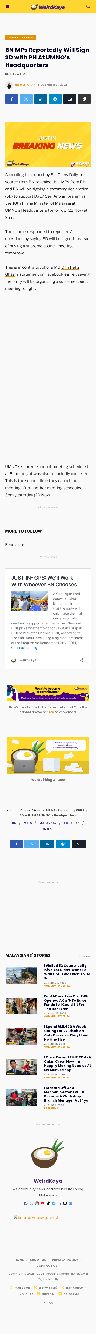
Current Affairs (20, 37)
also (19, 544)
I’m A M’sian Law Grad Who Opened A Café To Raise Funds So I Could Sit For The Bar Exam (67, 1002)
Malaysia (48, 823)
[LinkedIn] (40, 99)
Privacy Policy (65, 1260)
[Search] (88, 6)
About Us (38, 1260)
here (50, 712)
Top (49, 1303)
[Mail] (64, 1203)
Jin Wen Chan (25, 85)
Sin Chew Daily (64, 174)
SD (77, 823)
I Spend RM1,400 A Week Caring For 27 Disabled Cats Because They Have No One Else (66, 1033)
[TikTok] (48, 1203)
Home (11, 810)
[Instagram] (36, 1203)
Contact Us (47, 1265)
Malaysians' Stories (28, 955)
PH (66, 823)
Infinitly (53, 1279)
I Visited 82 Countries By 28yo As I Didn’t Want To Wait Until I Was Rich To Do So (67, 972)
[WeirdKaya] (47, 7)
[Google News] (70, 1203)
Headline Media (57, 1273)
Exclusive (51, 1108)
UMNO (47, 829)
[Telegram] (55, 99)
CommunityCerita (57, 986)
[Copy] (84, 99)
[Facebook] (11, 99)
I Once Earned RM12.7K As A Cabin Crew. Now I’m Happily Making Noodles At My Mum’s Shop (67, 1063)
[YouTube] (42, 1203)
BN (14, 823)
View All (84, 956)
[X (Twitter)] (26, 99)
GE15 (28, 823)
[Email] (69, 99)
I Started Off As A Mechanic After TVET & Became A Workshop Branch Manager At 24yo (66, 1094)
